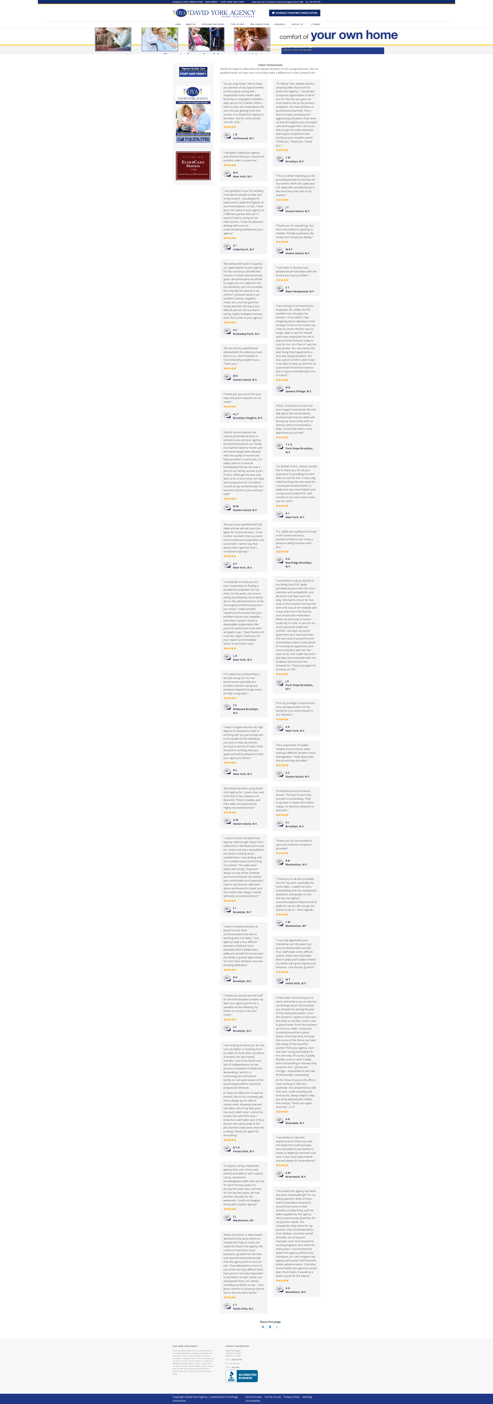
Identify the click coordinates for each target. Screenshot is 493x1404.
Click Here (235, 1367)
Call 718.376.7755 (193, 139)
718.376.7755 (314, 2)
